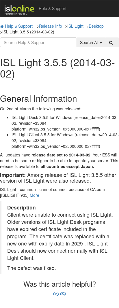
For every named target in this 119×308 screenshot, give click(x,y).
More (34, 195)
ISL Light (75, 26)
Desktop (96, 26)
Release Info (50, 26)
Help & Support (19, 26)
